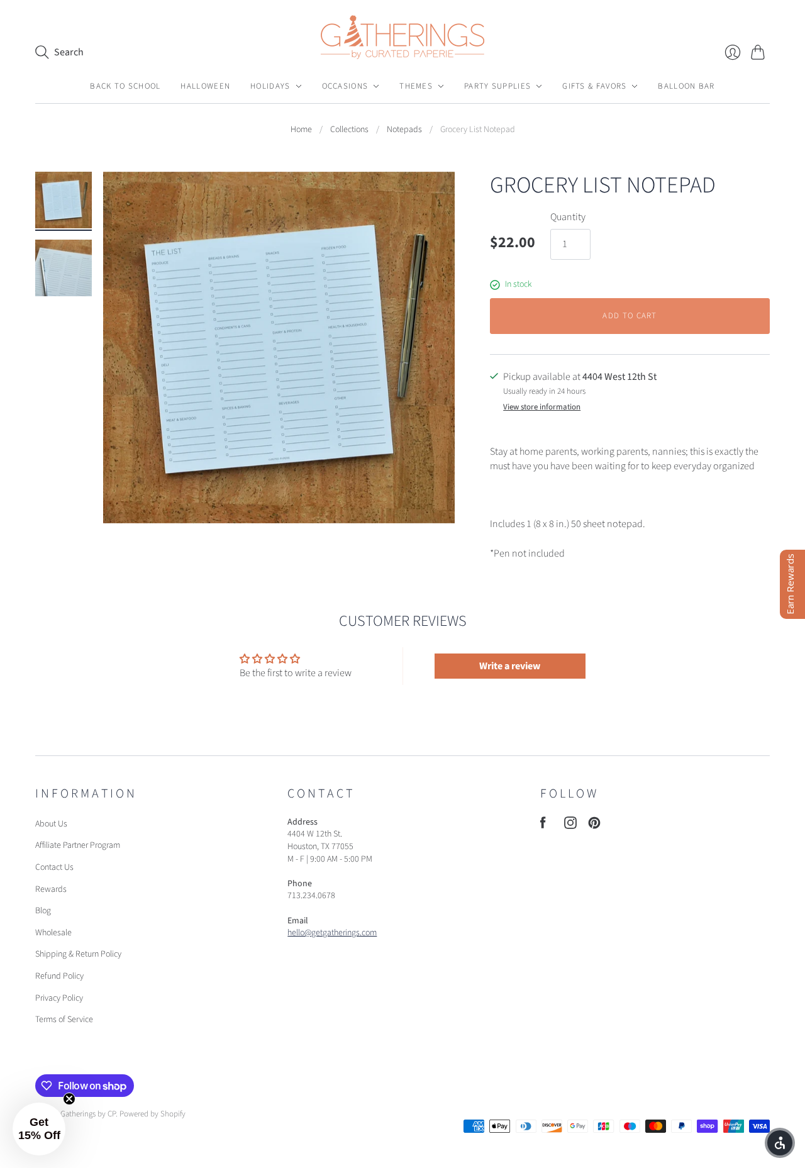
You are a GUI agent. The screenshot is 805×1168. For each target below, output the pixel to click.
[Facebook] (543, 826)
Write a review (509, 666)
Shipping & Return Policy (78, 954)
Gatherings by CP (88, 1114)
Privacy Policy (59, 998)
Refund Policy (59, 976)
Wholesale (53, 932)
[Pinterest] (594, 826)
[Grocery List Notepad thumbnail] (63, 200)
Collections (349, 130)
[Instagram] (570, 826)
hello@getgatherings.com (332, 932)
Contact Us (54, 867)
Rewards (51, 889)
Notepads (404, 130)
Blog (43, 910)
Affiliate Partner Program (77, 845)
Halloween (205, 86)
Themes (416, 86)
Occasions (345, 86)
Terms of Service (64, 1019)
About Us (51, 824)
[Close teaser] (69, 1099)
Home (301, 130)
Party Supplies (497, 86)
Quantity (568, 217)
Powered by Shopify (152, 1114)
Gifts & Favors (594, 86)
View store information (541, 407)
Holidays (270, 86)
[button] (39, 1129)
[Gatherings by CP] (402, 37)
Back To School (125, 86)
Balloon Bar (686, 86)
